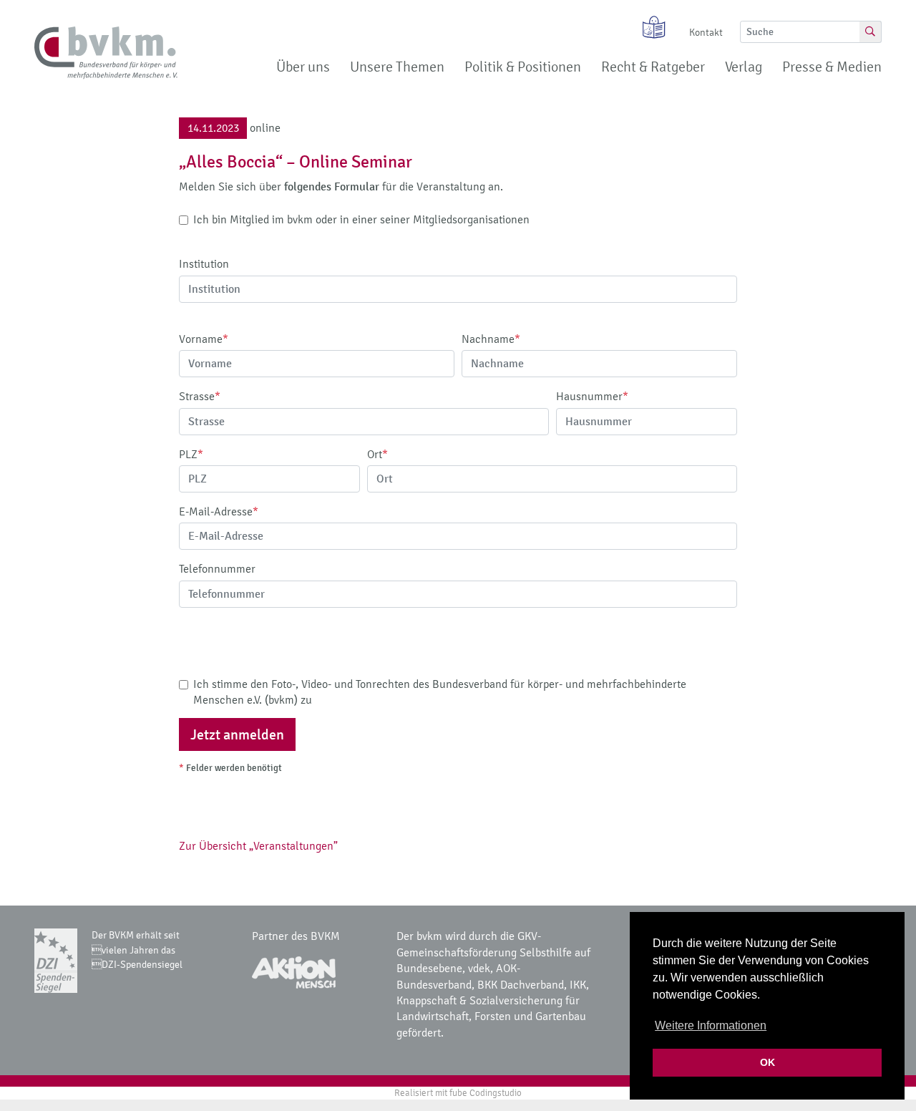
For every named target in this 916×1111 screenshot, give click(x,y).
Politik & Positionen (522, 67)
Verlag (743, 67)
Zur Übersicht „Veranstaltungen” (258, 846)
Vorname (203, 339)
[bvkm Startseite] (105, 53)
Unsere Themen (397, 67)
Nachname (491, 339)
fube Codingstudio (485, 1092)
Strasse (199, 396)
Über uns (303, 67)
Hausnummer (592, 396)
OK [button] (767, 1062)
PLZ (191, 454)
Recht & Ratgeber (653, 67)
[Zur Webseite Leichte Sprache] (649, 27)
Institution (204, 264)
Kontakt (706, 32)
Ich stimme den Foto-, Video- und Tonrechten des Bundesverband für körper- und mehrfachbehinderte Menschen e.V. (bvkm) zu (439, 692)
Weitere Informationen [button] (710, 1025)
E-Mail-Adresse (218, 511)
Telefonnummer (217, 569)
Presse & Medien (832, 67)
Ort (377, 454)
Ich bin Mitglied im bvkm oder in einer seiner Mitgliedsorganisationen (361, 219)
